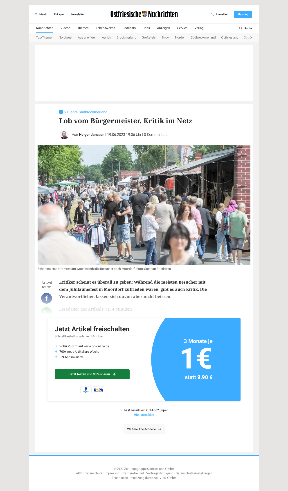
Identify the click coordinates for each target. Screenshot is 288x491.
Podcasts (129, 28)
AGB (79, 473)
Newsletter (78, 14)
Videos (65, 28)
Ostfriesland (229, 37)
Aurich (106, 37)
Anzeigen (163, 28)
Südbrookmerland (203, 37)
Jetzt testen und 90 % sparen (89, 374)
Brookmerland (126, 37)
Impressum (112, 473)
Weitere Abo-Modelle (141, 429)
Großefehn (149, 37)
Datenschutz (93, 473)
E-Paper (59, 14)
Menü (43, 14)
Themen (83, 28)
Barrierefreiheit (133, 473)
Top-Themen (44, 37)
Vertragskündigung (159, 473)
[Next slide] (246, 37)
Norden (180, 37)
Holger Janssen (91, 134)
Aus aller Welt (87, 37)
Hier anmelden (144, 414)
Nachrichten (44, 28)
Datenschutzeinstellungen (194, 473)
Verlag (199, 28)
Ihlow (166, 37)
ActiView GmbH (165, 477)
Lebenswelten (105, 28)
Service (182, 28)
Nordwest (65, 37)
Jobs (146, 28)
